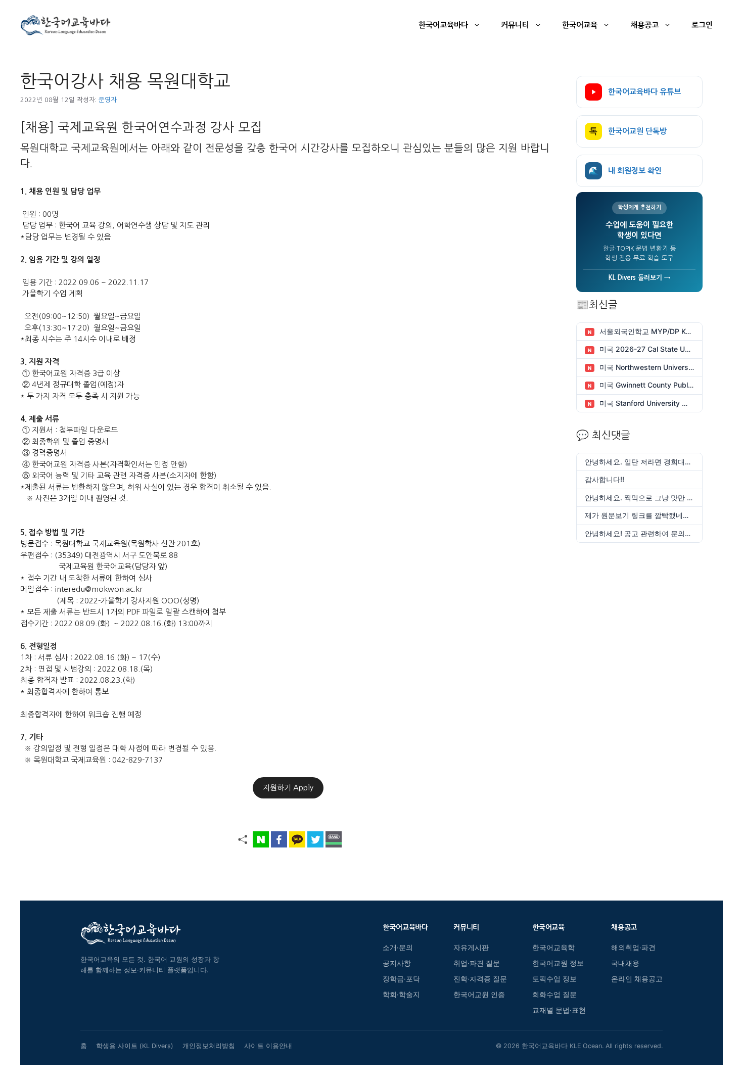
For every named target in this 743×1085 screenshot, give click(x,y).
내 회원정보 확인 (625, 170)
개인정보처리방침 (208, 1046)
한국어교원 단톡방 (628, 131)
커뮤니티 (515, 25)
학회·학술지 (401, 994)
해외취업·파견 (633, 948)
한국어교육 (579, 25)
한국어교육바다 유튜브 (644, 92)
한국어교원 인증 (479, 994)
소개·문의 (398, 948)
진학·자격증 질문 (480, 979)
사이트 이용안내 (268, 1046)
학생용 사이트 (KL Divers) (134, 1046)
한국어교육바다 (443, 25)
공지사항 (397, 963)
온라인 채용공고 (637, 979)
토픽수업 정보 (554, 979)
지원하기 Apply (288, 787)
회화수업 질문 (554, 994)
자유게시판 (471, 948)
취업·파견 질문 (476, 963)
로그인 (702, 25)
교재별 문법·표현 (559, 1010)
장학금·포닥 (401, 979)
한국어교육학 (553, 948)
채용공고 (644, 25)
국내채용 (625, 963)
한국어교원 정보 (558, 963)
